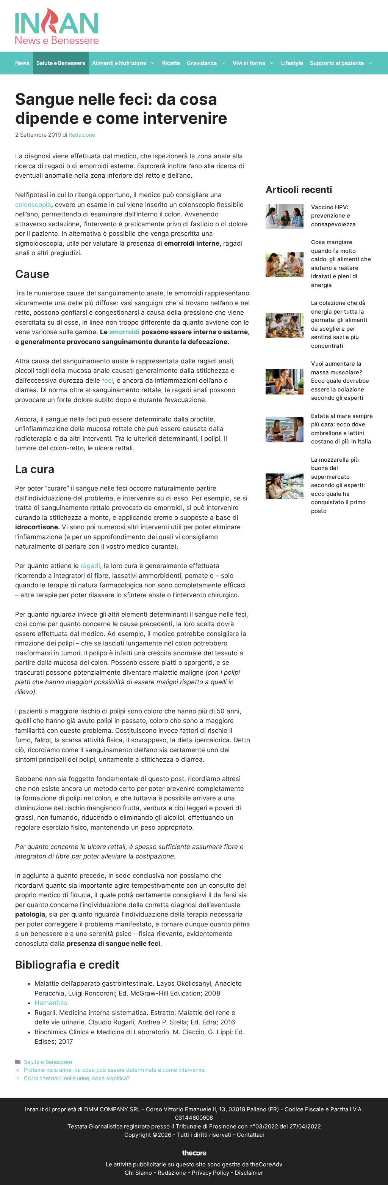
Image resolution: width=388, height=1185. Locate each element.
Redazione (172, 1172)
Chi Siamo (138, 1172)
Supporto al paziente (337, 63)
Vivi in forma (249, 63)
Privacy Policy (210, 1172)
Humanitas (50, 1003)
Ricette (171, 63)
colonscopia (33, 204)
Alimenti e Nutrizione (119, 63)
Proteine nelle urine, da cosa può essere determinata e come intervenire (114, 1070)
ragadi (90, 566)
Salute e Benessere (60, 63)
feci (107, 380)
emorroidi (124, 332)
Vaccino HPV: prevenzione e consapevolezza (333, 216)
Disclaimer (249, 1172)
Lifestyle (292, 63)
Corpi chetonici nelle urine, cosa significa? (77, 1078)
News (22, 63)
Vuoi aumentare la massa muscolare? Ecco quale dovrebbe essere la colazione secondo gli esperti (340, 380)
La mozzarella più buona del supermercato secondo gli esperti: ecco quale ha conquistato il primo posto (338, 485)
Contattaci (250, 1134)
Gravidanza (202, 63)
